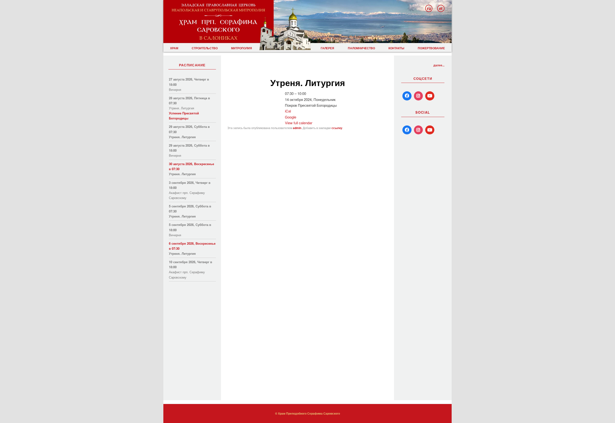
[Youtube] (430, 96)
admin (297, 128)
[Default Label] (407, 130)
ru (429, 8)
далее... (438, 65)
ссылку (337, 128)
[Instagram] (418, 96)
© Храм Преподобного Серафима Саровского (307, 413)
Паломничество (361, 48)
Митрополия (241, 48)
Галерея (327, 48)
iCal (288, 110)
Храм (174, 48)
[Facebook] (407, 96)
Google (290, 116)
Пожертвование (431, 48)
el (441, 8)
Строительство (205, 48)
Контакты (396, 48)
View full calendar (298, 122)
